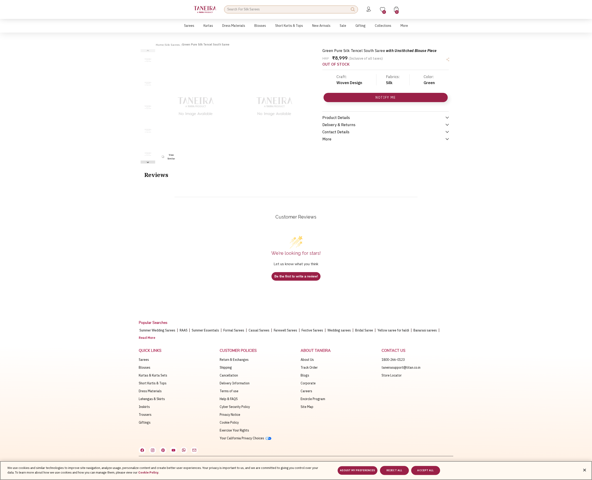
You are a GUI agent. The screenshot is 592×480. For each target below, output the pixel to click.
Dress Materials (150, 391)
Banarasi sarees (425, 330)
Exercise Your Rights (234, 430)
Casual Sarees (259, 330)
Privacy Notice (230, 415)
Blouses (144, 367)
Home (160, 44)
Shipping (226, 367)
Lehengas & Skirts (152, 399)
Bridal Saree (364, 330)
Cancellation (229, 375)
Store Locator (392, 375)
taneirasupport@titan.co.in (401, 367)
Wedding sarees (339, 330)
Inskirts (144, 407)
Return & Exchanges (234, 360)
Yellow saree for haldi (393, 330)
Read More (147, 338)
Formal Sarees (233, 330)
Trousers (145, 415)
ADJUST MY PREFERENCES (357, 470)
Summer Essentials (205, 330)
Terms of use (229, 391)
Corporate (308, 383)
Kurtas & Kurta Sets (153, 375)
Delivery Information (235, 383)
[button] (189, 28)
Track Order (309, 367)
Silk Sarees (173, 44)
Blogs (305, 375)
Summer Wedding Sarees (157, 330)
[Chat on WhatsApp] (183, 450)
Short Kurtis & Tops (152, 383)
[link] (260, 28)
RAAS (184, 330)
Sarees (144, 360)
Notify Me (386, 97)
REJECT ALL (394, 470)
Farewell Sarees (285, 330)
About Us (307, 360)
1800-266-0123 (393, 360)
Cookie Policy (229, 422)
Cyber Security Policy (235, 407)
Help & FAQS (229, 399)
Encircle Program (313, 399)
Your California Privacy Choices (242, 438)
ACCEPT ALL (425, 470)
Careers (306, 391)
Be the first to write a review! (296, 276)
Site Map (307, 407)
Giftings (145, 422)
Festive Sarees (312, 330)
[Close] (585, 470)
